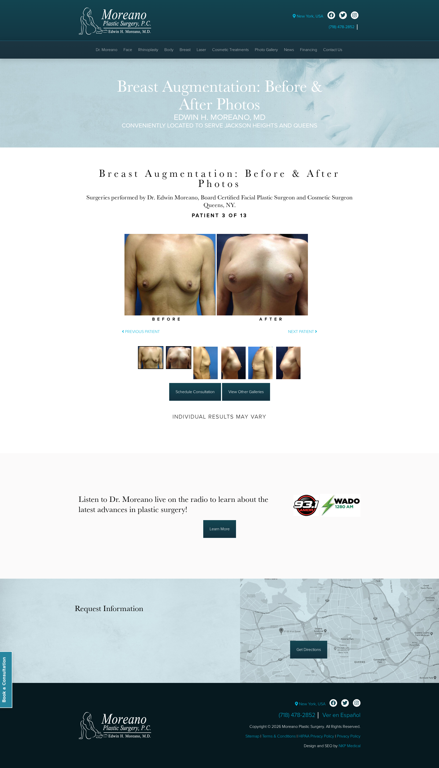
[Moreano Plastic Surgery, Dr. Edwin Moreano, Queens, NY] (115, 20)
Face (127, 49)
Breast (185, 49)
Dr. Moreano (106, 49)
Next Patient (301, 331)
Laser (201, 49)
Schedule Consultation (195, 391)
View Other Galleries (246, 391)
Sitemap (252, 736)
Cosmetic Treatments (230, 49)
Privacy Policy (348, 736)
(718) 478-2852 (341, 26)
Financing (308, 49)
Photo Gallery (266, 49)
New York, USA (309, 16)
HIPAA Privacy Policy (316, 736)
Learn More (220, 529)
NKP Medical (349, 745)
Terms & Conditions (279, 736)
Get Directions (308, 649)
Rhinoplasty (148, 49)
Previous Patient (142, 331)
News (289, 49)
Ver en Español (341, 715)
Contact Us (332, 49)
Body (169, 49)
